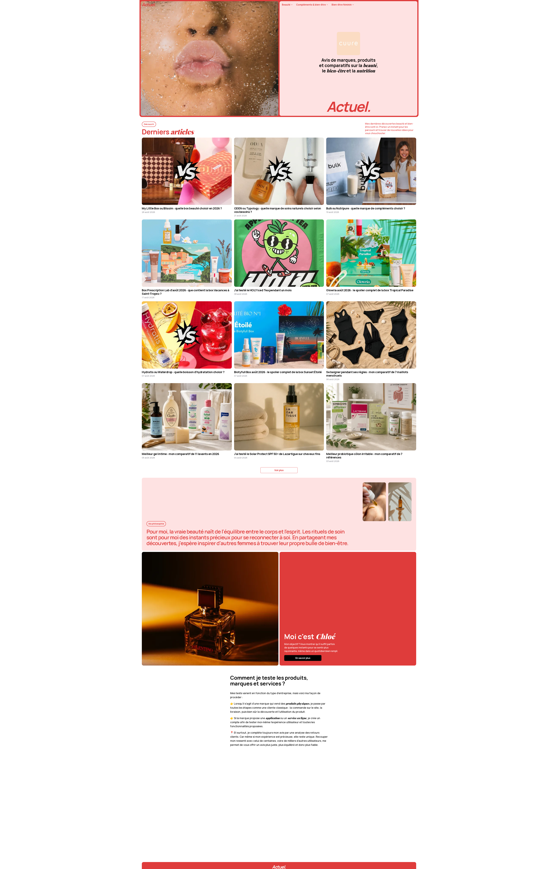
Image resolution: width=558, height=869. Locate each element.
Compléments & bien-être (311, 4)
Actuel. (148, 4)
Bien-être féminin (342, 4)
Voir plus (279, 470)
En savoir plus (302, 658)
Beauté (286, 4)
